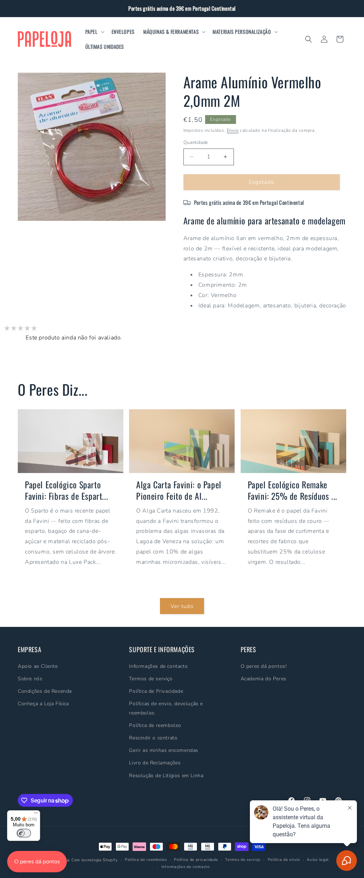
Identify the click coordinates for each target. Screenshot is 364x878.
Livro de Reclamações (155, 762)
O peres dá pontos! (264, 666)
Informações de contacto (158, 666)
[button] (94, 31)
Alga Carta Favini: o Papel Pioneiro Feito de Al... (178, 490)
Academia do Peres (264, 678)
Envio (233, 130)
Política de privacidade (196, 859)
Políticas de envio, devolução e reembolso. (166, 708)
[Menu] (36, 814)
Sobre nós (30, 678)
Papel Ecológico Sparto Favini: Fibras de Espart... (66, 490)
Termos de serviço (150, 678)
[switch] (24, 833)
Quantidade (195, 142)
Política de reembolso (155, 725)
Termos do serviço (243, 859)
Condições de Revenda (45, 691)
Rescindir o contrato (153, 737)
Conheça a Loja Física (43, 703)
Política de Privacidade (156, 691)
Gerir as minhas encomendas (163, 750)
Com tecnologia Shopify (94, 860)
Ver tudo (182, 606)
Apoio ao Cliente (38, 666)
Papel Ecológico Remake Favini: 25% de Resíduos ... (292, 490)
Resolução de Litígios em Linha (166, 775)
